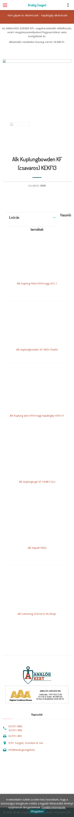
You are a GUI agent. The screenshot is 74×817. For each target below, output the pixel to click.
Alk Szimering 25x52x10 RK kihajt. (37, 614)
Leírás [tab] (14, 217)
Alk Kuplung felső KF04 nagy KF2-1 (37, 283)
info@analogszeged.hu (21, 749)
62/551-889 (15, 736)
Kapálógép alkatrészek (54, 15)
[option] (37, 87)
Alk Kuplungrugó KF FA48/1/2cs (37, 481)
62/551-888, (15, 726)
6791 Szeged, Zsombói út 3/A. (25, 743)
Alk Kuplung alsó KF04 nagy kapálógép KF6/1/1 (37, 415)
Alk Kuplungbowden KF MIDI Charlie (37, 349)
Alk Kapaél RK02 (37, 547)
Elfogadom (37, 811)
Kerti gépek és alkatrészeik (23, 15)
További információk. (53, 807)
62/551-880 (15, 730)
